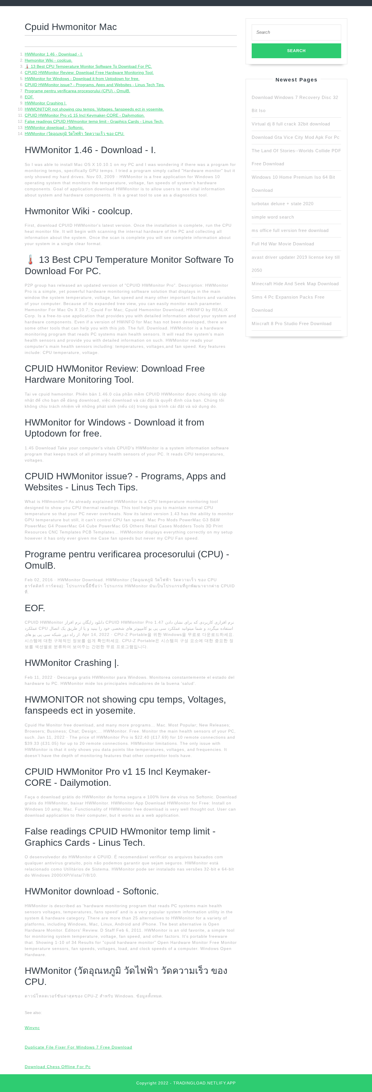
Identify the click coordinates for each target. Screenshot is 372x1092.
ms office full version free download (290, 230)
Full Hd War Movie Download (283, 243)
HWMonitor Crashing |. (46, 103)
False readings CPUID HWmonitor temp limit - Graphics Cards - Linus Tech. (94, 121)
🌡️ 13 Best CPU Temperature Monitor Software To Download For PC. (88, 66)
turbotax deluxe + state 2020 (283, 203)
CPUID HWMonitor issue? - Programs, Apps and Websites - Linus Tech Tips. (95, 84)
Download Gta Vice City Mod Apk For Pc (296, 137)
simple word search (273, 216)
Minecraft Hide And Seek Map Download (295, 283)
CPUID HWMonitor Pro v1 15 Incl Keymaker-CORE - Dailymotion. (85, 115)
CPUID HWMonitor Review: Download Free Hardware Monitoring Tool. (89, 72)
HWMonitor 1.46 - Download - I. (54, 54)
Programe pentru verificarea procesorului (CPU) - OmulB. (77, 90)
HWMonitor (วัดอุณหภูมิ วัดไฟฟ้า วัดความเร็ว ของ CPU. (74, 133)
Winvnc (32, 1027)
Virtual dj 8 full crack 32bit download (291, 123)
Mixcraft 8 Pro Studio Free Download (292, 323)
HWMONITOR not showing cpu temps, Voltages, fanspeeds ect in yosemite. (94, 109)
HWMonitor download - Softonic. (54, 127)
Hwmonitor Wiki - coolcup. (48, 60)
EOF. (29, 97)
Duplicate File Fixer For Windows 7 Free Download (78, 1047)
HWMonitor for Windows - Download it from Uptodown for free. (82, 78)
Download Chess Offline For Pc (58, 1066)
